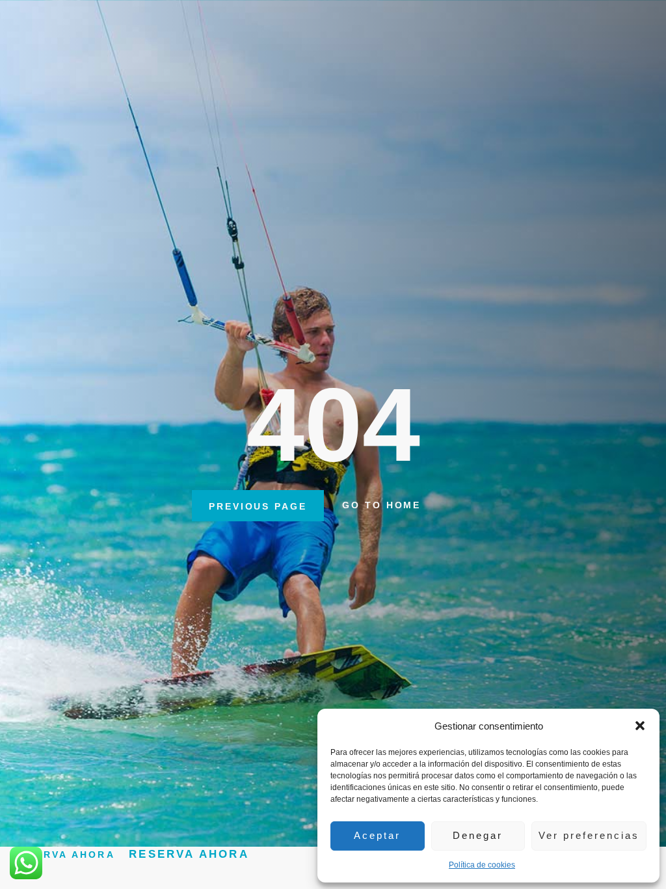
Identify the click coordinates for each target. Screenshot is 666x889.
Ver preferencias (589, 835)
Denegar (478, 835)
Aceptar (377, 835)
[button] (639, 725)
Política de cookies (482, 864)
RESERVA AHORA (189, 853)
